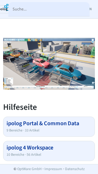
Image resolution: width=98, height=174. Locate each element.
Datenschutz (75, 169)
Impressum (53, 169)
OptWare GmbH (29, 169)
